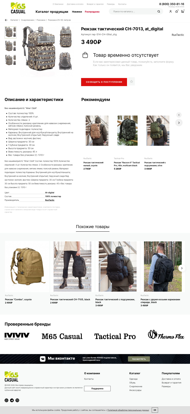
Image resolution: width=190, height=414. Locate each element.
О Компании (58, 4)
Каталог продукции (52, 11)
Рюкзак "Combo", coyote (18, 299)
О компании (92, 373)
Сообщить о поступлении (104, 82)
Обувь (132, 382)
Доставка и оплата (75, 4)
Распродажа (92, 11)
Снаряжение (135, 386)
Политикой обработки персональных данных (128, 410)
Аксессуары (135, 390)
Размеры (111, 4)
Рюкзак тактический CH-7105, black (70, 299)
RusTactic (178, 34)
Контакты (122, 4)
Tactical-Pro (119, 158)
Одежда (133, 379)
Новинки (77, 11)
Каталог (134, 373)
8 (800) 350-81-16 (171, 4)
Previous (179, 115)
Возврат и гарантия (95, 4)
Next (179, 123)
